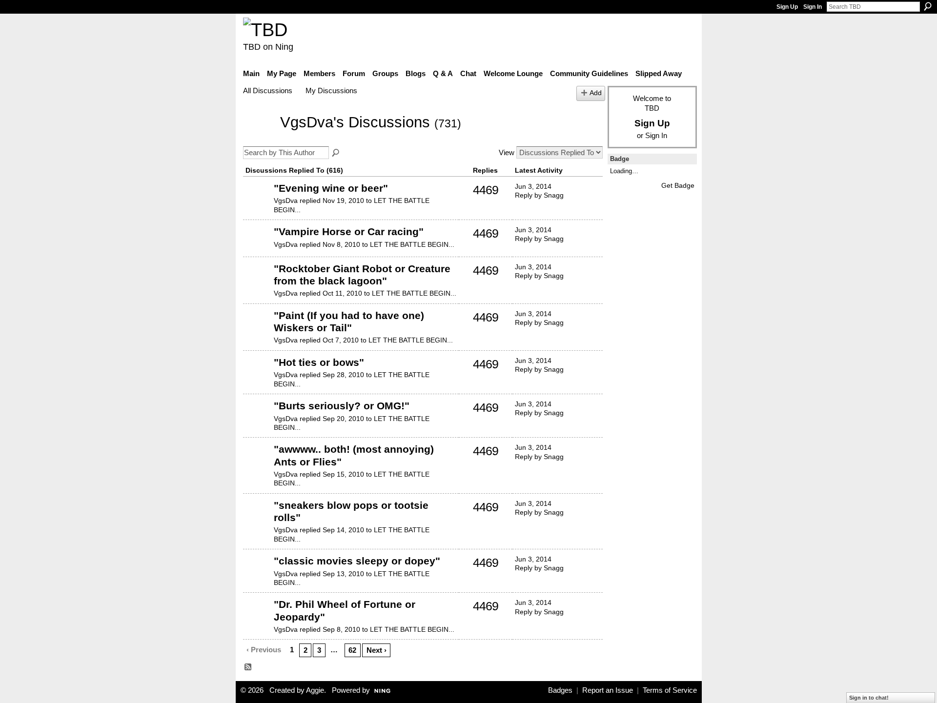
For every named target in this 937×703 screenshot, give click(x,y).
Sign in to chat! (869, 698)
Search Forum (336, 153)
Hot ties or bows (319, 362)
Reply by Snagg (539, 195)
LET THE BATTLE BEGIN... (412, 244)
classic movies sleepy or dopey (357, 560)
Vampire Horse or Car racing (349, 231)
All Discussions (267, 90)
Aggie (315, 690)
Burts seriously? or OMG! (342, 405)
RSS (248, 667)
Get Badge (677, 185)
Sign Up (787, 6)
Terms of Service (670, 690)
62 (352, 650)
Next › (377, 650)
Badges (560, 690)
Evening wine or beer (331, 188)
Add (596, 93)
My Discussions (331, 90)
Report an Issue (607, 690)
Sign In (812, 6)
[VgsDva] (258, 137)
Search (928, 6)
